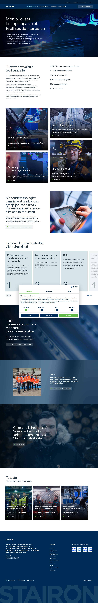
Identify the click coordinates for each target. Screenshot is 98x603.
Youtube (32, 580)
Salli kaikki (68, 315)
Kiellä (30, 315)
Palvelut (52, 548)
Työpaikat (75, 2)
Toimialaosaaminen (44, 6)
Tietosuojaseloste (87, 580)
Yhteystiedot (68, 2)
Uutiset (60, 6)
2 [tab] (90, 295)
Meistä (64, 6)
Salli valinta (49, 315)
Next (10, 295)
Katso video (20, 444)
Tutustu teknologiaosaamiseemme (20, 226)
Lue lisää (13, 147)
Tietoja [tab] (69, 291)
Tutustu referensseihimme (62, 388)
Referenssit (54, 6)
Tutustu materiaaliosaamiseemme (20, 344)
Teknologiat (53, 558)
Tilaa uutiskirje (11, 580)
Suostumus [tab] (29, 291)
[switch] (41, 310)
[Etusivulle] (9, 6)
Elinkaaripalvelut (53, 556)
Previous (7, 295)
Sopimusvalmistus (53, 550)
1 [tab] (87, 295)
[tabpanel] (19, 271)
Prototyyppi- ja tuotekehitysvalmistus (54, 554)
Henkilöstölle (83, 2)
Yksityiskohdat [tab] (49, 291)
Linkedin (22, 580)
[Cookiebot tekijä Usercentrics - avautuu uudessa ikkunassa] (72, 287)
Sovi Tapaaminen (86, 6)
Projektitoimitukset (53, 551)
